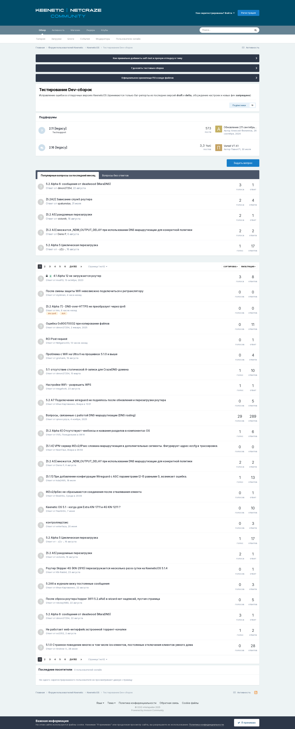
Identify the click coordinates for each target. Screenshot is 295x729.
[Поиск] (255, 30)
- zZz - (61, 249)
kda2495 (61, 480)
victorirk (62, 218)
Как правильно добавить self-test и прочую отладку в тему (147, 58)
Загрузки (56, 38)
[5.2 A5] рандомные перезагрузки (69, 214)
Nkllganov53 (62, 342)
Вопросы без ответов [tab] (115, 175)
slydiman (61, 295)
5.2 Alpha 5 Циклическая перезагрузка (72, 245)
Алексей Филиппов (241, 130)
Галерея (40, 38)
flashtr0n (61, 511)
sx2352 (60, 633)
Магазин (75, 30)
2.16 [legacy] (58, 147)
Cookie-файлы (190, 702)
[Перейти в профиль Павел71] (218, 147)
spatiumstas (64, 203)
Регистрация (248, 12)
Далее (73, 266)
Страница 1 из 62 (97, 266)
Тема (110, 702)
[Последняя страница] (81, 266)
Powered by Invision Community (147, 710)
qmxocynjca (62, 419)
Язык (99, 702)
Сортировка (230, 267)
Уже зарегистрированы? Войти (214, 13)
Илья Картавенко (65, 404)
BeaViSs (60, 495)
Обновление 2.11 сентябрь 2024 (242, 127)
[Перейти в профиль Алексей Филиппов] (218, 129)
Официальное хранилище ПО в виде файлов (147, 77)
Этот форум (241, 30)
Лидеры (90, 30)
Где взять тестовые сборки (147, 68)
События (85, 38)
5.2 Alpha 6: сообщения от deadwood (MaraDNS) (78, 184)
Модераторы (103, 38)
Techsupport (59, 132)
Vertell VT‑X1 (231, 145)
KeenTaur (61, 449)
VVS (58, 434)
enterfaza (61, 526)
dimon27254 (65, 188)
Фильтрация (248, 267)
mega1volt (61, 388)
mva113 (60, 280)
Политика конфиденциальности (137, 702)
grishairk (60, 358)
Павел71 (235, 149)
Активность (58, 30)
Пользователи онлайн (128, 38)
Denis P (62, 234)
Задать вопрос (243, 162)
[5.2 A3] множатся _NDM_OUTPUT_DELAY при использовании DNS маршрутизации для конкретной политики (119, 230)
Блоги (71, 38)
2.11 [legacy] (58, 128)
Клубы (104, 30)
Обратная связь (169, 702)
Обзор (42, 30)
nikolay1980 (62, 602)
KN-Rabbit (61, 572)
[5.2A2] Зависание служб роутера (69, 199)
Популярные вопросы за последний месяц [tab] (68, 175)
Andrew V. (61, 648)
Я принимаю (248, 722)
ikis (58, 310)
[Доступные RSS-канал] (255, 692)
